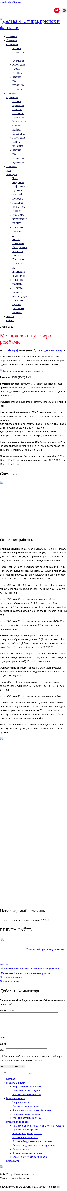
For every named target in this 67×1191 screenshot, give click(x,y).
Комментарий (8, 1010)
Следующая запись (10, 981)
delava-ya (12, 350)
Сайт (2, 1050)
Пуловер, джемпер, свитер (48, 350)
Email (3, 1043)
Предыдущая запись (11, 977)
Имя (3, 1037)
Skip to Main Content (10, 2)
